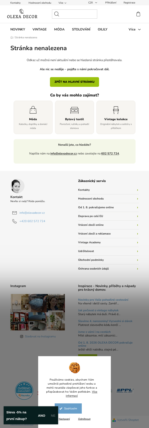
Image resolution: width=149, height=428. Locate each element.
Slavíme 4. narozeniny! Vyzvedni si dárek (104, 321)
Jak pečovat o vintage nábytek (97, 310)
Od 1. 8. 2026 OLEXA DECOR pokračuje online (104, 344)
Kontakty (14, 3)
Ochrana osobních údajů (92, 268)
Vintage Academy (88, 242)
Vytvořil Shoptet (126, 420)
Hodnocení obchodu (38, 3)
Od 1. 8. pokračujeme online (94, 207)
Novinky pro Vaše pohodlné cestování (102, 300)
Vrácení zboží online (89, 225)
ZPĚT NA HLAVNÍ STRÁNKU (73, 82)
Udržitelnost (85, 251)
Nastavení (62, 419)
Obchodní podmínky (89, 260)
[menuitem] (16, 29)
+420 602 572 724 (31, 221)
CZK (89, 2)
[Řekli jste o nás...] (23, 390)
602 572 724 (109, 154)
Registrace (128, 2)
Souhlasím (69, 408)
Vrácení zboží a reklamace (93, 233)
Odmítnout (83, 419)
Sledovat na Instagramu (38, 336)
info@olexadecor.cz (62, 154)
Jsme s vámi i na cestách (93, 332)
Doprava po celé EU (89, 216)
